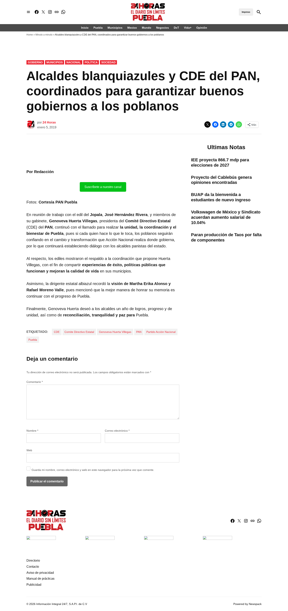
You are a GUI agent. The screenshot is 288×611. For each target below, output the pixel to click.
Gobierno (35, 62)
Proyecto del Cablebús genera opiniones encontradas (221, 180)
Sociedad (108, 62)
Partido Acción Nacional (161, 331)
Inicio (85, 27)
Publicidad (33, 584)
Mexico (132, 27)
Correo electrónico (117, 430)
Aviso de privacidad (40, 572)
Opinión (201, 27)
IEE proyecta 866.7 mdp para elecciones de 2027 (220, 162)
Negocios (162, 27)
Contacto (32, 566)
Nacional (73, 62)
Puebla (98, 27)
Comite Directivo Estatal (79, 331)
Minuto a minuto (44, 34)
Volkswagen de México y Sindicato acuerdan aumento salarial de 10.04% (225, 217)
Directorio (33, 560)
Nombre (32, 430)
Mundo (146, 27)
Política (91, 62)
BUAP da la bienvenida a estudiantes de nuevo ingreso (220, 197)
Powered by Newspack (247, 604)
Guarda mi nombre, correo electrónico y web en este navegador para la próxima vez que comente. (93, 469)
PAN (138, 331)
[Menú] (28, 12)
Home (29, 34)
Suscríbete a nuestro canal (102, 187)
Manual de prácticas (40, 578)
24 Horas (49, 122)
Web (29, 450)
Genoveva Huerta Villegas (115, 331)
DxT (176, 27)
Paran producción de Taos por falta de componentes (226, 237)
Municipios (115, 27)
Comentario (34, 381)
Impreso (246, 12)
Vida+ (187, 27)
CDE (57, 331)
